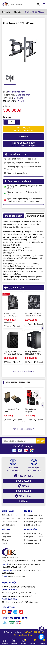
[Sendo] (21, 612)
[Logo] (6, 4)
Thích (8, 326)
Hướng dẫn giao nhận (33, 521)
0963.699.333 (8, 573)
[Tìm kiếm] (38, 4)
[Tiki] (15, 612)
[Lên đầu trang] (41, 622)
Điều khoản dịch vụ (32, 525)
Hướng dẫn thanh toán (33, 518)
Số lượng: (7, 117)
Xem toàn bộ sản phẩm (22, 371)
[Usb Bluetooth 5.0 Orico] (13, 397)
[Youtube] (26, 450)
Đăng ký (5, 540)
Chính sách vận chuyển (11, 518)
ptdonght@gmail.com (16, 576)
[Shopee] (4, 612)
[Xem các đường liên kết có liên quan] (29, 227)
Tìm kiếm (5, 533)
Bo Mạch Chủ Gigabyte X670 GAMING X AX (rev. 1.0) (12, 314)
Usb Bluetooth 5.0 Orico (11, 410)
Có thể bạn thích (16, 287)
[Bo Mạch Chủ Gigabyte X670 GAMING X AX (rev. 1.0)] (13, 302)
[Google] (32, 450)
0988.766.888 (23, 481)
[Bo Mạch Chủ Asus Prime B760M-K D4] (34, 302)
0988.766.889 (33, 570)
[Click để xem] (23, 49)
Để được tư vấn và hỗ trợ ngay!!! (23, 144)
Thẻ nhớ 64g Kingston (30, 410)
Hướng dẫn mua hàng (33, 515)
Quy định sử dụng (9, 525)
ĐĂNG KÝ (40, 441)
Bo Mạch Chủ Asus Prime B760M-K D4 (33, 314)
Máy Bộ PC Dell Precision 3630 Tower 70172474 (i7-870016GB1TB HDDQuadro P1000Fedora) (13, 352)
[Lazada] (10, 612)
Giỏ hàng (5, 543)
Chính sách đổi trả (9, 521)
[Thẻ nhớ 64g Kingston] (34, 397)
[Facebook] (20, 450)
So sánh (18, 326)
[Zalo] (14, 450)
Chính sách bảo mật (10, 515)
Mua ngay (23, 136)
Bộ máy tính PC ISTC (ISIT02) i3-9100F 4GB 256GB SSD (33, 352)
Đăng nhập (6, 537)
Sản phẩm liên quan (17, 382)
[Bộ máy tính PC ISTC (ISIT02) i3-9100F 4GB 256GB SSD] (34, 340)
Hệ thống (23, 501)
